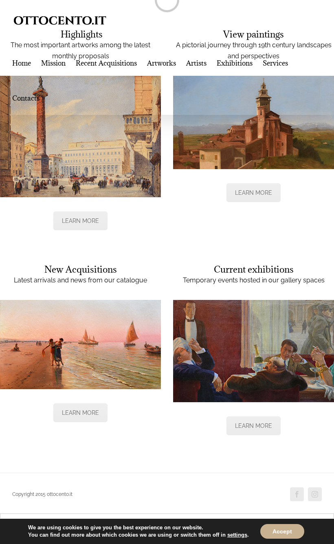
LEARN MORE (80, 221)
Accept (282, 531)
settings (237, 535)
